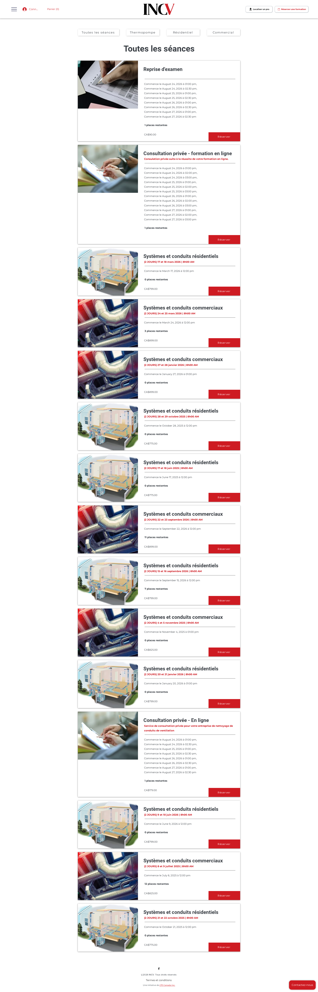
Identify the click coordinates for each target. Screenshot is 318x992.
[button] (14, 9)
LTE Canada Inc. (167, 985)
